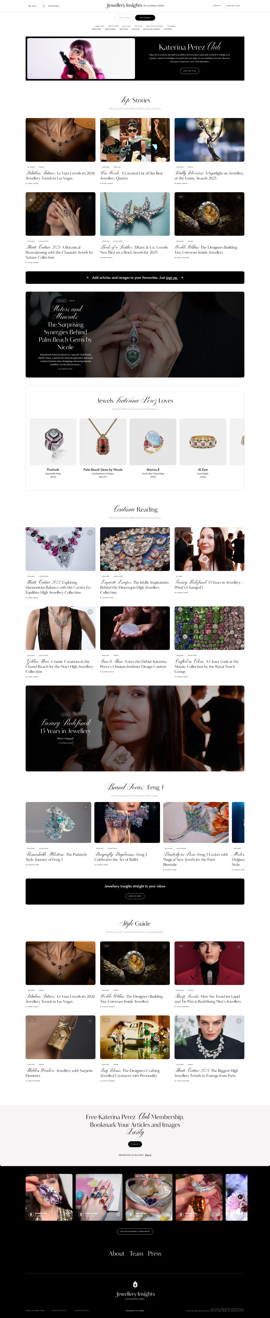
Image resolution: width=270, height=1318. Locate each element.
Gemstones (113, 26)
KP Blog (138, 26)
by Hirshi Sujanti (106, 183)
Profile (72, 300)
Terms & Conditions (35, 1311)
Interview (117, 167)
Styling (190, 990)
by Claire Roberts (32, 262)
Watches (127, 26)
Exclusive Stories (154, 26)
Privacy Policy (59, 1311)
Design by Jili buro (135, 1311)
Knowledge (192, 655)
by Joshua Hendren (182, 257)
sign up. (172, 277)
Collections (43, 241)
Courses (171, 26)
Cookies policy (82, 1311)
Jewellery (99, 26)
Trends (41, 167)
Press (154, 1254)
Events (190, 167)
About (117, 1254)
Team (136, 1254)
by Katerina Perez (107, 597)
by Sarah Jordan (32, 183)
